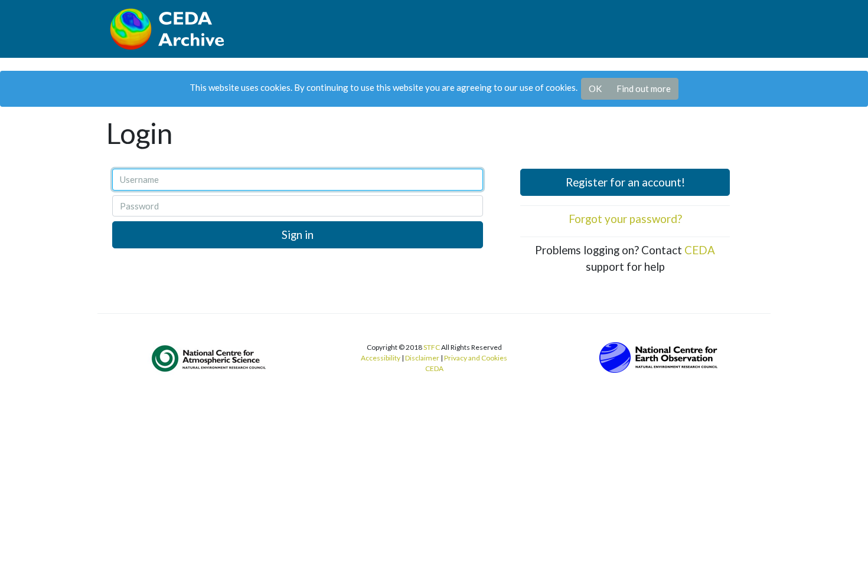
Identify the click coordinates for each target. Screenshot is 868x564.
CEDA (699, 250)
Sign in (298, 234)
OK (595, 88)
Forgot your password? (625, 218)
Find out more (643, 88)
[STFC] (658, 355)
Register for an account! (625, 182)
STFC (431, 347)
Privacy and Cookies (475, 357)
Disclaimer (422, 357)
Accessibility (380, 357)
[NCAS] (210, 357)
